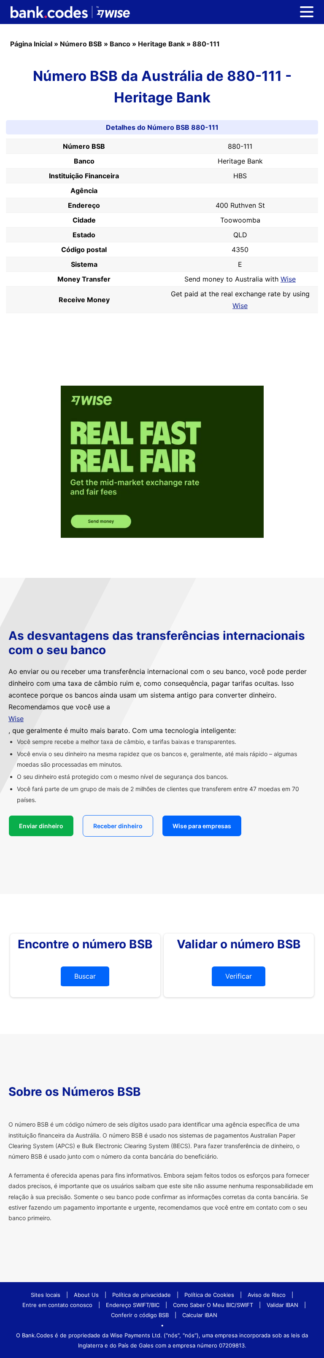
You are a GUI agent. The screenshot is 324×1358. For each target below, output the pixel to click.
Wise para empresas (202, 825)
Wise (288, 279)
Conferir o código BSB (140, 1315)
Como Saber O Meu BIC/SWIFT (213, 1305)
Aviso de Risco (267, 1294)
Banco (120, 44)
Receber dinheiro (118, 825)
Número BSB (81, 44)
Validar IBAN (282, 1305)
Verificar (238, 976)
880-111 (206, 44)
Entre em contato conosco (57, 1305)
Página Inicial (31, 44)
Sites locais (45, 1294)
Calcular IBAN (199, 1315)
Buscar (85, 976)
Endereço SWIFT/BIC (132, 1305)
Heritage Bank (161, 44)
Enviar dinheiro (41, 825)
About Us (86, 1294)
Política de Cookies (209, 1294)
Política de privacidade (141, 1294)
